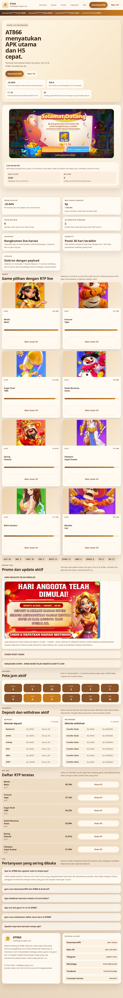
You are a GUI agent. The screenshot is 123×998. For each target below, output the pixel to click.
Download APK (98, 5)
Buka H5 (98, 784)
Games (53, 5)
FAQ (84, 5)
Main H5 (115, 5)
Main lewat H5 (31, 342)
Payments (75, 5)
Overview (43, 5)
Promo (63, 5)
